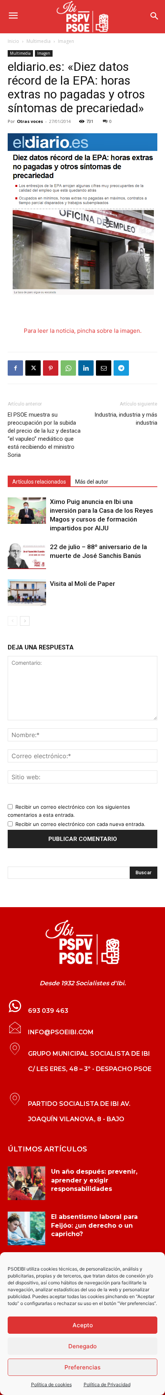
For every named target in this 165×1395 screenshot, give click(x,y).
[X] (33, 368)
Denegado (82, 1346)
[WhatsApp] (68, 368)
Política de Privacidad (107, 1384)
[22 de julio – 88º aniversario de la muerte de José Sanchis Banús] (27, 556)
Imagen (66, 41)
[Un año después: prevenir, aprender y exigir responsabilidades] (26, 1183)
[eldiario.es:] (82, 942)
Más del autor (91, 482)
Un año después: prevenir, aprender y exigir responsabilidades (94, 1180)
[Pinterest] (50, 368)
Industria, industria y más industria (125, 418)
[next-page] (25, 621)
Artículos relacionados (39, 482)
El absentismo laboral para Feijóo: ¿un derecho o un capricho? (94, 1225)
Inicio (13, 41)
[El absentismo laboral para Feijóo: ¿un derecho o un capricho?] (26, 1228)
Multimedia (38, 41)
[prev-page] (12, 621)
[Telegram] (121, 368)
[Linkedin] (86, 368)
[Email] (103, 368)
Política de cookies (51, 1384)
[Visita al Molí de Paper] (27, 592)
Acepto (83, 1325)
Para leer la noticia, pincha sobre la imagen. (83, 330)
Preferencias (82, 1367)
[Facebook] (15, 368)
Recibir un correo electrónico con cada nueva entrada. (80, 824)
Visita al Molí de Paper (82, 583)
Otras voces (30, 121)
